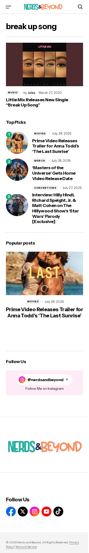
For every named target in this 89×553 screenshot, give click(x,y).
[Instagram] (35, 511)
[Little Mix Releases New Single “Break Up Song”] (44, 64)
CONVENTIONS (45, 187)
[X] (23, 511)
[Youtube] (46, 511)
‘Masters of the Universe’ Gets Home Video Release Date (54, 173)
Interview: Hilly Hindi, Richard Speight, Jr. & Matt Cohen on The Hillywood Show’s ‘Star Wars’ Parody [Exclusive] (55, 208)
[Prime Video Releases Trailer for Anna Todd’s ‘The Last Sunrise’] (17, 143)
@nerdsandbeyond (45, 379)
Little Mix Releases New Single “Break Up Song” (37, 102)
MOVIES (40, 133)
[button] (8, 7)
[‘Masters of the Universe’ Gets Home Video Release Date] (17, 170)
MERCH (39, 160)
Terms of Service (26, 547)
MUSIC (13, 92)
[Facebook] (11, 511)
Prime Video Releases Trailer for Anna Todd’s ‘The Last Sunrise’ (55, 146)
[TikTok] (58, 511)
